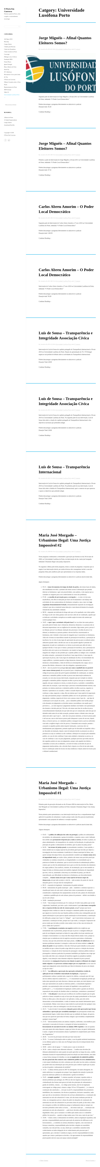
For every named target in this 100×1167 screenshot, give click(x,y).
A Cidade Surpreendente (10, 120)
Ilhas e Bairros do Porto (10, 67)
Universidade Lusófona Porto (63, 49)
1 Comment (77, 281)
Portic (5, 84)
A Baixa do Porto (8, 117)
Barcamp (6, 41)
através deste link (87, 577)
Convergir (6, 54)
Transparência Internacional (81, 349)
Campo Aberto (8, 44)
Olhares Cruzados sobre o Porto (12, 82)
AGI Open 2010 (8, 39)
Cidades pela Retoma (9, 46)
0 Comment (77, 49)
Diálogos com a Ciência (10, 57)
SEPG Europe (7, 89)
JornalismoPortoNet (9, 125)
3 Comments (77, 551)
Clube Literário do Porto (10, 51)
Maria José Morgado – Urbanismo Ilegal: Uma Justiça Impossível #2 (65, 540)
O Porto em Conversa (9, 79)
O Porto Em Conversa (9, 135)
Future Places (7, 62)
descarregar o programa (50, 104)
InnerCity (6, 69)
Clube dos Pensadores (10, 49)
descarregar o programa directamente (54, 294)
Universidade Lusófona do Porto (84, 286)
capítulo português (65, 349)
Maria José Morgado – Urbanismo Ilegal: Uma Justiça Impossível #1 (65, 788)
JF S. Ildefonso (8, 72)
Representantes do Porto (10, 87)
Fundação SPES (8, 59)
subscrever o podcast (74, 104)
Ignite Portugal (8, 64)
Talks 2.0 (6, 92)
